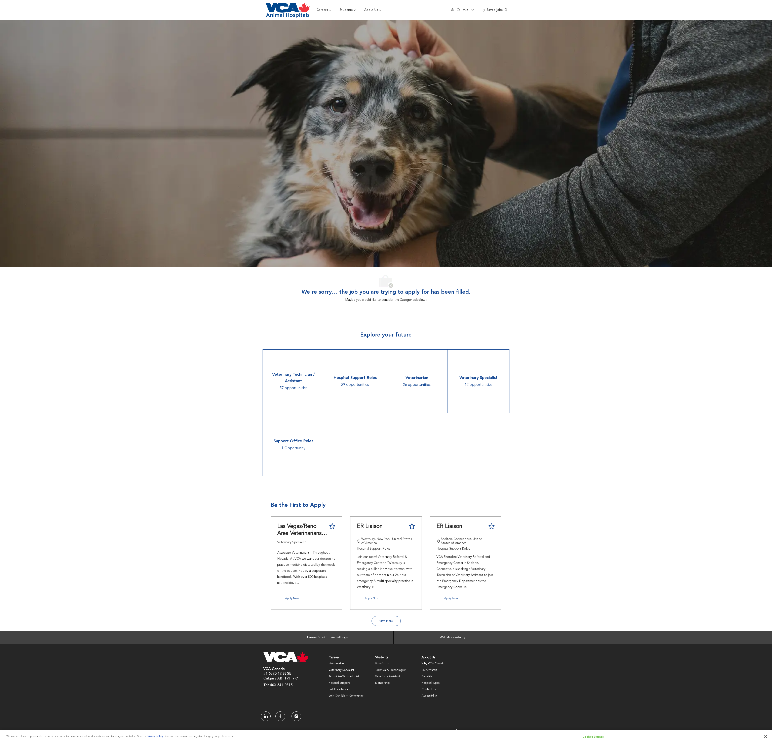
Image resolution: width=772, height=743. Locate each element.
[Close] (765, 735)
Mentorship (382, 682)
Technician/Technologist (344, 676)
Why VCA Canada (433, 663)
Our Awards (429, 670)
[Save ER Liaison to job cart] (412, 526)
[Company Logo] (288, 10)
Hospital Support (339, 682)
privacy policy (155, 735)
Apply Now (292, 598)
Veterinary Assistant (387, 676)
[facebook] (266, 716)
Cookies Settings (593, 735)
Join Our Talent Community (346, 695)
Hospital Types (430, 682)
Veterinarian (336, 663)
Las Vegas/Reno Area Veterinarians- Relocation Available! (300, 530)
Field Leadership (339, 689)
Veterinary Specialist (341, 670)
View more (386, 621)
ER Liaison (370, 526)
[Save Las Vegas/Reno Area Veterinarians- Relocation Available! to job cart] (332, 526)
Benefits (427, 676)
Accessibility (429, 695)
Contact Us (429, 689)
